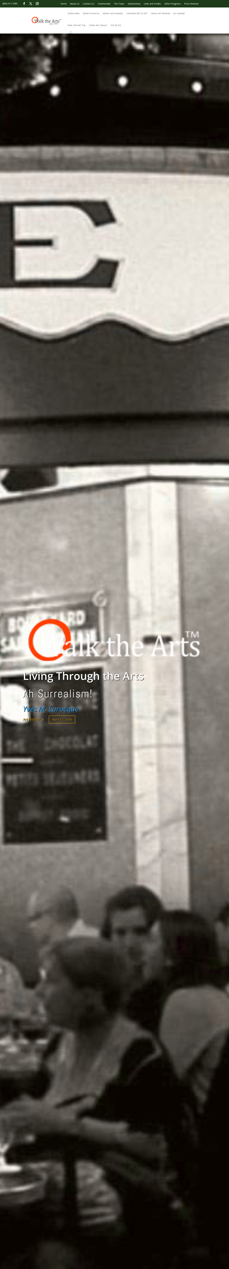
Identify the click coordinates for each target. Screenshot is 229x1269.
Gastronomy (134, 4)
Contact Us (88, 4)
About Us (74, 4)
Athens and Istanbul (113, 13)
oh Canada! (179, 13)
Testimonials (104, 4)
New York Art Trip (77, 25)
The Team (119, 4)
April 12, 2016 (62, 719)
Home (63, 4)
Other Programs (172, 4)
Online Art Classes (98, 25)
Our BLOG (116, 25)
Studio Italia (73, 13)
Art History (31, 719)
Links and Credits (152, 4)
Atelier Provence (91, 13)
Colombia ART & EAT (137, 13)
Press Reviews (191, 4)
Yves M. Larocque (51, 709)
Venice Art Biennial (160, 13)
